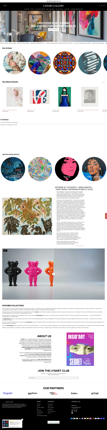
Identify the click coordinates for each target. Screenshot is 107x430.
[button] (22, 419)
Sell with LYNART (40, 412)
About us (49, 412)
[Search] (99, 5)
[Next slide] (105, 26)
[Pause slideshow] (51, 40)
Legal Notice (50, 409)
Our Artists (39, 404)
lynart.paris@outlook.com (76, 407)
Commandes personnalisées (42, 415)
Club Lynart (39, 413)
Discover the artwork (80, 245)
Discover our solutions (54, 29)
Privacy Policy (50, 404)
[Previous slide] (1, 26)
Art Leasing (39, 410)
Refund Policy (50, 405)
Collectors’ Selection (40, 407)
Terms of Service (51, 407)
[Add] (25, 107)
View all (103, 82)
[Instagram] (5, 428)
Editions (38, 405)
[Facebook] (3, 428)
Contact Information (51, 411)
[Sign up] (77, 378)
